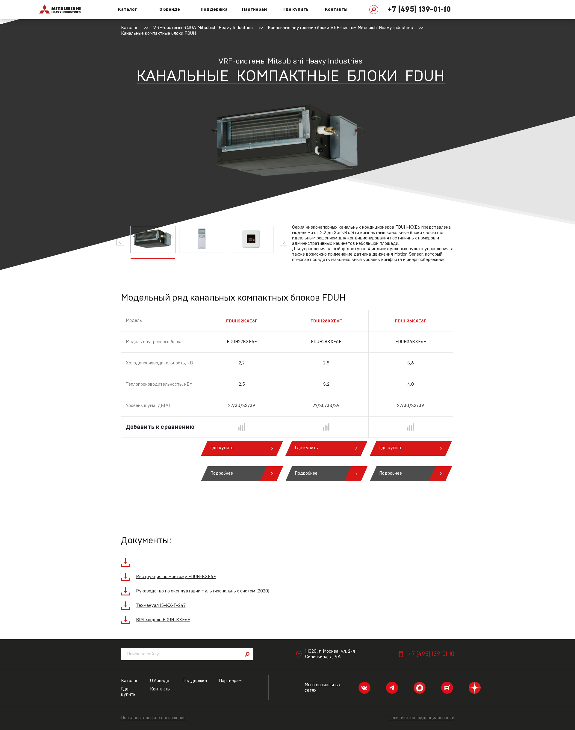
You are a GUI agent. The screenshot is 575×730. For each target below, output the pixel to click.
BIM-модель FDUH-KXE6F (163, 620)
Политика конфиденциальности (421, 718)
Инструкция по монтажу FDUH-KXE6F (176, 576)
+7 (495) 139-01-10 (419, 9)
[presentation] (120, 241)
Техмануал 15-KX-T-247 (161, 605)
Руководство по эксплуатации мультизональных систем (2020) (202, 591)
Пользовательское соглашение (153, 718)
